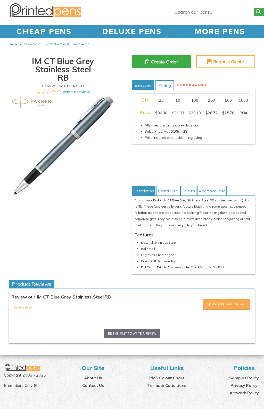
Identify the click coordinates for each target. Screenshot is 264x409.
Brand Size (168, 190)
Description (143, 190)
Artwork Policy (244, 392)
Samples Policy (244, 377)
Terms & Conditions (166, 385)
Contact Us (93, 385)
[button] (226, 304)
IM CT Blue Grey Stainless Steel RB (67, 44)
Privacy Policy (244, 385)
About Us (93, 377)
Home (13, 44)
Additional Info (212, 190)
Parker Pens (31, 44)
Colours (188, 190)
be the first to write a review (132, 333)
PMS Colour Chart (166, 377)
